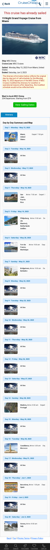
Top (14, 538)
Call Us (43, 548)
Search (15, 548)
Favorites (34, 548)
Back (6, 3)
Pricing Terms (24, 538)
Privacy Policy (37, 538)
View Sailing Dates (25, 104)
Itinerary (9, 115)
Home (6, 548)
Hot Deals (25, 548)
